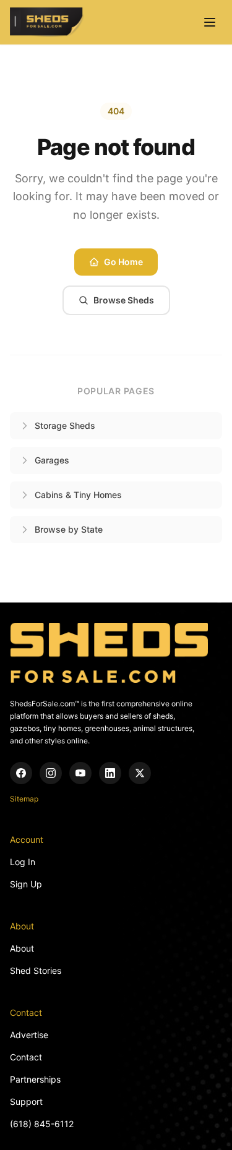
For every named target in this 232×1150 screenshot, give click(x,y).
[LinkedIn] (110, 773)
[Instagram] (51, 773)
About (22, 948)
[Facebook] (21, 773)
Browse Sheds (123, 300)
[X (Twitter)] (140, 773)
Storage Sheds (65, 425)
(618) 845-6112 (42, 1123)
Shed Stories (35, 970)
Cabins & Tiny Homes (78, 494)
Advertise (29, 1035)
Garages (52, 460)
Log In (22, 861)
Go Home (123, 261)
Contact (26, 1057)
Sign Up (26, 884)
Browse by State (69, 529)
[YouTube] (80, 773)
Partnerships (35, 1079)
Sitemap (24, 798)
